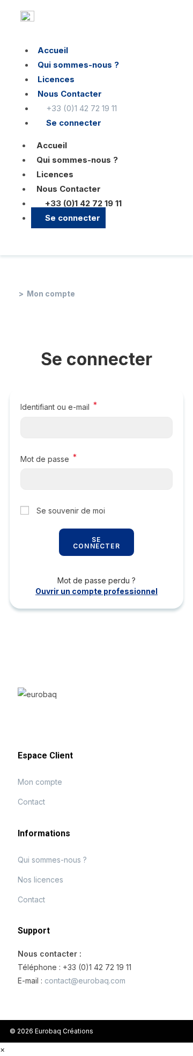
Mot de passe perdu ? (96, 580)
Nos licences (40, 879)
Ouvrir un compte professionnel (96, 591)
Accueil (51, 145)
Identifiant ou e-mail (58, 405)
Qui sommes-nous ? (77, 160)
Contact (31, 801)
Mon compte (51, 293)
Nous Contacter (68, 189)
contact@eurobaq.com (84, 980)
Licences (54, 174)
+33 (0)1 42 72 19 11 (82, 203)
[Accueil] (13, 293)
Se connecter (71, 218)
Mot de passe (48, 458)
